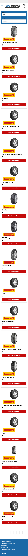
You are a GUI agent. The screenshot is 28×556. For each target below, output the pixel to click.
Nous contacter (4, 547)
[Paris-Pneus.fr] (12, 6)
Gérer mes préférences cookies (8, 549)
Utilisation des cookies (6, 541)
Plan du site (3, 545)
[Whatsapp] (23, 1)
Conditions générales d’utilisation (8, 543)
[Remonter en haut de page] (24, 553)
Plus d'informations (13, 48)
